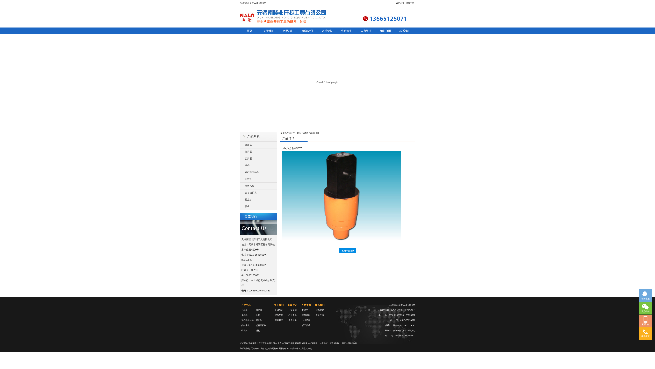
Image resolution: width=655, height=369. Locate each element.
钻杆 (247, 165)
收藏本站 (410, 3)
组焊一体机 (295, 348)
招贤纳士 (306, 310)
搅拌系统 (249, 185)
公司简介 (279, 310)
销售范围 (385, 30)
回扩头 (248, 179)
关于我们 (268, 30)
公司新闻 (292, 310)
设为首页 (400, 3)
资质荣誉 (327, 30)
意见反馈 (320, 315)
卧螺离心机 (245, 348)
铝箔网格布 (273, 348)
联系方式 (320, 310)
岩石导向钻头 (252, 172)
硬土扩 (248, 199)
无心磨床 (255, 348)
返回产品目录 (348, 250)
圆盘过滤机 (307, 348)
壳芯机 (264, 348)
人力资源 (366, 30)
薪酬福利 (306, 315)
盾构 (247, 206)
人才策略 (306, 320)
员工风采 (306, 325)
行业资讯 (292, 315)
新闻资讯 (307, 30)
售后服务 (346, 30)
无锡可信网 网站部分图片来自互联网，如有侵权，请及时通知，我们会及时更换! (320, 343)
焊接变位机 (284, 348)
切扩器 (248, 158)
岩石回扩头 (251, 192)
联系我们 (404, 30)
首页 (249, 30)
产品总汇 (288, 30)
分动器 (248, 145)
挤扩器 (248, 151)
